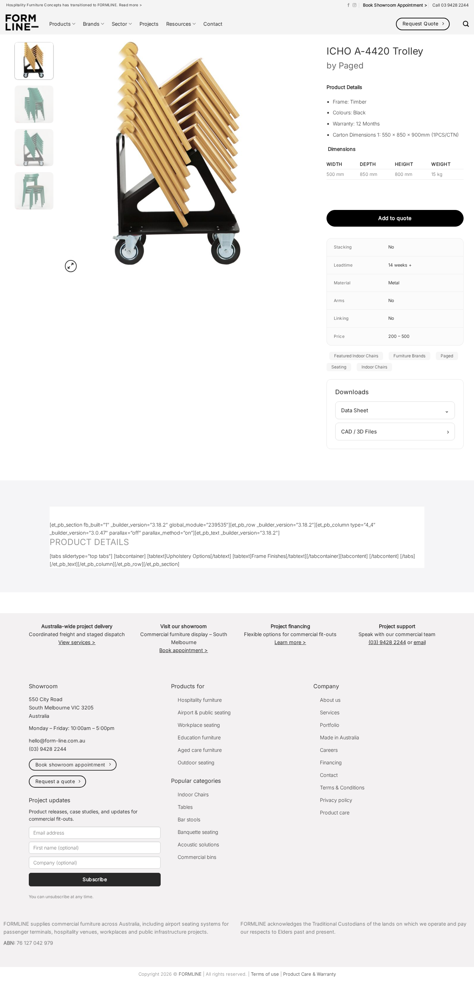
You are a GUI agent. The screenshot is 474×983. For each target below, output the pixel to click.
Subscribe (95, 879)
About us (330, 700)
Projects (149, 24)
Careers (329, 750)
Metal (393, 282)
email (420, 642)
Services (329, 712)
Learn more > (290, 642)
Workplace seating (199, 725)
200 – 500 (398, 336)
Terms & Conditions (342, 787)
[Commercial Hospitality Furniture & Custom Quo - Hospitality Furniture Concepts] (22, 22)
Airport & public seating (204, 712)
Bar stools (189, 819)
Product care (334, 812)
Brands (91, 24)
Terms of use (265, 974)
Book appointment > (183, 650)
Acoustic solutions (198, 844)
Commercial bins (197, 857)
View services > (76, 642)
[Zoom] (71, 266)
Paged (351, 65)
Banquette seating (198, 832)
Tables (185, 807)
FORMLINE (190, 974)
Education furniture (199, 737)
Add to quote (395, 218)
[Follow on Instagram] (354, 5)
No (391, 247)
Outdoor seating (196, 762)
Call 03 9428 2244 (450, 5)
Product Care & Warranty (309, 974)
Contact (212, 24)
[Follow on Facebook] (348, 5)
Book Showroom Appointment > (395, 5)
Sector (119, 24)
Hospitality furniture (200, 700)
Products (60, 24)
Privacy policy (336, 800)
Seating (338, 366)
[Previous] (76, 155)
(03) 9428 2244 (387, 642)
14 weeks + (400, 265)
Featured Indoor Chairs (356, 355)
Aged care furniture (200, 750)
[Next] (285, 155)
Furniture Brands (409, 355)
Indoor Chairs (374, 366)
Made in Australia (339, 737)
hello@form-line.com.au (57, 741)
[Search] (466, 24)
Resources (178, 24)
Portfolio (329, 725)
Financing (331, 762)
